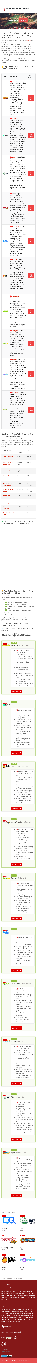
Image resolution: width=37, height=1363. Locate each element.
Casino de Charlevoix (6, 507)
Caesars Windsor (8, 476)
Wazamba (15, 392)
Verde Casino (16, 296)
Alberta (16, 1278)
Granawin (15, 118)
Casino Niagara (7, 470)
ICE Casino (15, 226)
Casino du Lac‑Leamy (6, 502)
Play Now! (31, 98)
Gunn (27, 645)
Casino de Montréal (8, 456)
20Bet (14, 157)
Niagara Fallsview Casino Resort (8, 463)
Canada (28, 41)
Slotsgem (15, 331)
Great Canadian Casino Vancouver (8, 484)
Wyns (14, 82)
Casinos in (4, 1278)
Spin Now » (16, 691)
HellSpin (14, 259)
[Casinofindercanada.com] (15, 9)
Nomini (14, 360)
